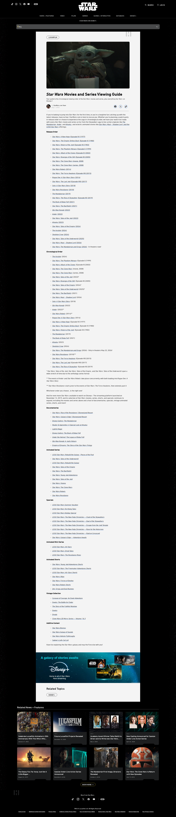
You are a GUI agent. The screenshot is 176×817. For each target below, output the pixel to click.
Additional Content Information (37, 811)
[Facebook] (24, 4)
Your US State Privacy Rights (87, 811)
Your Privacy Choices (148, 811)
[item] (47, 16)
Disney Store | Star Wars (104, 811)
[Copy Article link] (126, 106)
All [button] (20, 27)
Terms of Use (21, 811)
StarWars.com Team (59, 105)
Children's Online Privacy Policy (67, 811)
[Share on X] (120, 106)
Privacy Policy (52, 811)
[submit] (146, 5)
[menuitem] (62, 16)
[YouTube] (29, 4)
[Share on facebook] (115, 106)
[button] (88, 784)
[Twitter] (20, 4)
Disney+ (52, 695)
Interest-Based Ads (134, 811)
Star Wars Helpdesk (120, 811)
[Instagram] (16, 4)
